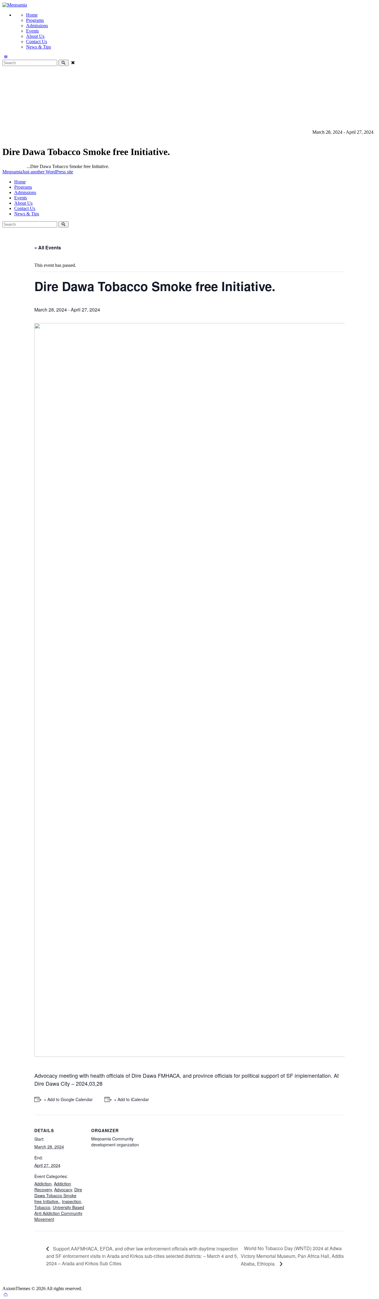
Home (8, 166)
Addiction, (12, 132)
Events (20, 166)
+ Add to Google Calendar (68, 1099)
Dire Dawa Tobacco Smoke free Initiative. (58, 1195)
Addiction (43, 1184)
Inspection (71, 1201)
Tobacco (42, 1207)
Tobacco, (196, 132)
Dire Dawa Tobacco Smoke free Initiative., (125, 132)
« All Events (47, 247)
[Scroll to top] (5, 1293)
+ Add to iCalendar (131, 1099)
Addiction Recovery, (43, 132)
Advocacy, (73, 132)
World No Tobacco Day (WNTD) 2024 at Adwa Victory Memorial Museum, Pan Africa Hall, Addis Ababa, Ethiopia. (292, 1256)
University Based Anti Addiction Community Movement (258, 132)
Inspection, (176, 132)
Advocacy (63, 1190)
